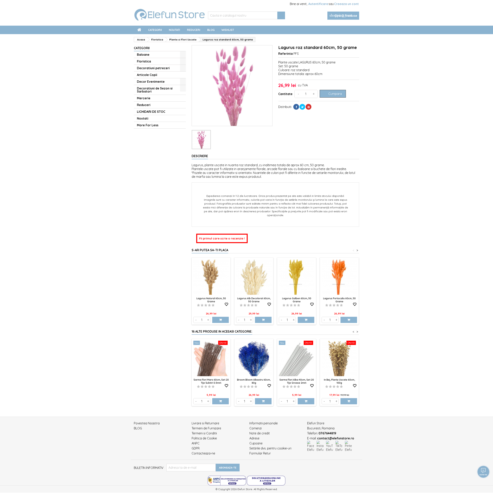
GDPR (196, 448)
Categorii (155, 30)
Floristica (144, 61)
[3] (205, 305)
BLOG (138, 428)
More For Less (147, 125)
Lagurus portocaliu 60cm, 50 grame (339, 300)
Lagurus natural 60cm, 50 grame (211, 300)
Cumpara (332, 94)
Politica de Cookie (204, 438)
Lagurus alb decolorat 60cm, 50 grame (254, 300)
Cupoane (255, 443)
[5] (213, 305)
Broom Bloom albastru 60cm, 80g (254, 381)
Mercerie (143, 98)
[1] (198, 305)
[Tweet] (302, 107)
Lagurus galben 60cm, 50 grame (296, 300)
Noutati (174, 30)
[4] (209, 305)
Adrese (254, 438)
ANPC (196, 443)
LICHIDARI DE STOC (151, 112)
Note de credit (259, 433)
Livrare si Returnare (205, 423)
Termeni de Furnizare (206, 428)
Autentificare (318, 4)
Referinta (285, 54)
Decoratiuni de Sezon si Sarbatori (155, 89)
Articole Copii (147, 75)
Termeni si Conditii (204, 433)
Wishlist (227, 30)
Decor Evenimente (151, 81)
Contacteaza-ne (203, 453)
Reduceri (193, 30)
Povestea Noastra (147, 423)
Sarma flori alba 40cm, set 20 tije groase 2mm (296, 381)
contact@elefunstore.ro (335, 438)
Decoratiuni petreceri (153, 68)
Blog (211, 30)
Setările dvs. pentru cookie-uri (270, 448)
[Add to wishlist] (226, 304)
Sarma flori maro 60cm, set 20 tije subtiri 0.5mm (211, 381)
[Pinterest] (308, 107)
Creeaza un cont (346, 4)
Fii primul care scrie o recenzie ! (222, 238)
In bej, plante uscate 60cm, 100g (339, 381)
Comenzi (255, 428)
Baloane (143, 54)
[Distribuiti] (296, 107)
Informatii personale (263, 423)
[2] (202, 305)
